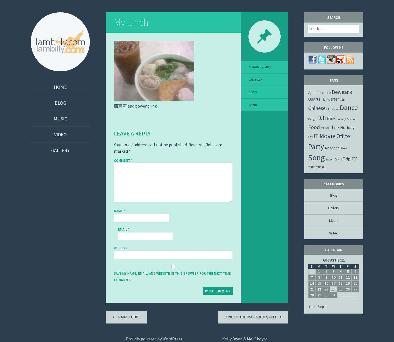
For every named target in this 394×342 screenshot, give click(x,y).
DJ (320, 117)
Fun (336, 128)
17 (334, 283)
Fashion (351, 119)
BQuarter (331, 99)
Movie (327, 136)
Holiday (347, 127)
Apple (313, 92)
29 (319, 295)
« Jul (311, 306)
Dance (349, 107)
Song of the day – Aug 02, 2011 (250, 317)
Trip (347, 158)
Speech (330, 159)
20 (355, 283)
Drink (330, 119)
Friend (327, 127)
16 (326, 283)
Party (316, 146)
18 (341, 283)
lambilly (255, 80)
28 (312, 295)
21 (312, 289)
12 (348, 277)
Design (312, 119)
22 (319, 289)
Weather (320, 166)
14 (312, 283)
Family (341, 119)
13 (355, 277)
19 (348, 283)
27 (355, 289)
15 (319, 283)
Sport (338, 159)
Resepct (332, 147)
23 (326, 289)
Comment (123, 161)
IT (316, 136)
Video (60, 134)
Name (119, 211)
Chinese (317, 108)
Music (60, 119)
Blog (60, 103)
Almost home (128, 317)
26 (348, 289)
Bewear (340, 92)
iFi (310, 136)
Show (343, 148)
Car (342, 99)
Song (316, 158)
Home (60, 87)
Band (321, 93)
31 (334, 295)
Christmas (332, 109)
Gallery (60, 150)
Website (121, 248)
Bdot (328, 93)
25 (341, 289)
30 (326, 295)
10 (334, 277)
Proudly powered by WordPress (154, 338)
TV (354, 159)
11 (341, 277)
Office (343, 136)
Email (123, 229)
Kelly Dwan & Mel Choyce (244, 338)
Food (253, 105)
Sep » (322, 306)
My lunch (131, 22)
